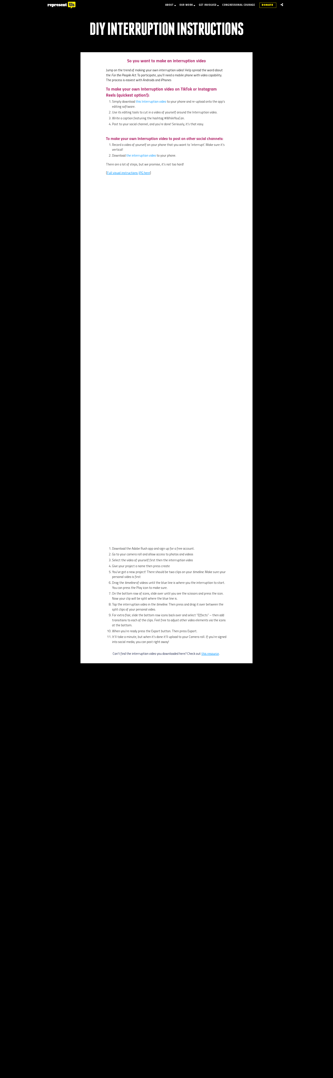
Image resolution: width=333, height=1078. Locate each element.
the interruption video (141, 155)
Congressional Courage (238, 5)
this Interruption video (151, 102)
